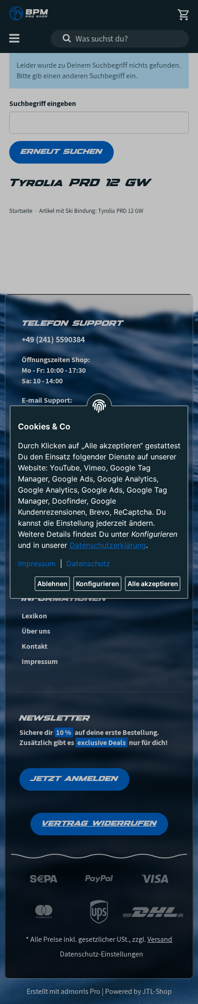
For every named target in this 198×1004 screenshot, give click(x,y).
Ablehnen (52, 583)
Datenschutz (88, 563)
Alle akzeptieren (153, 583)
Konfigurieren (97, 583)
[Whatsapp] (143, 982)
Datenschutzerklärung (108, 545)
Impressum (37, 563)
